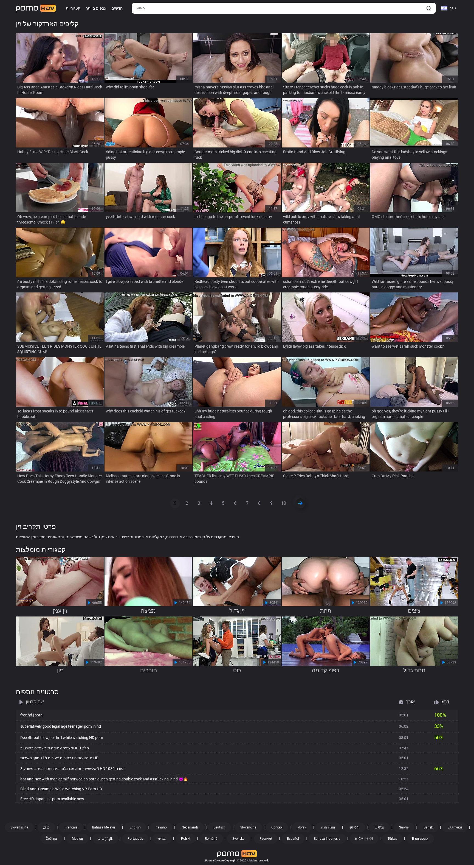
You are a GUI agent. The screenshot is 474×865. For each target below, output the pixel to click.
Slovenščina (19, 827)
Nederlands (190, 827)
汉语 (46, 827)
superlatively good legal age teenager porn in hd (60, 726)
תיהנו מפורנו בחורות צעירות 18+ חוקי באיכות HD (59, 758)
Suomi (404, 827)
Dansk (428, 827)
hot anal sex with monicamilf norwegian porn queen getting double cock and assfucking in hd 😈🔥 (104, 779)
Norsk (301, 827)
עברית (162, 839)
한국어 (355, 827)
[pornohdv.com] (36, 8)
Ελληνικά (455, 827)
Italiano (161, 827)
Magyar (77, 839)
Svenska (238, 839)
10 (283, 503)
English (135, 827)
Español (293, 839)
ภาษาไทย (328, 827)
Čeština (51, 839)
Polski (185, 839)
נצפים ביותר (96, 8)
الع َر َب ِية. (105, 839)
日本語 (379, 827)
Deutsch (219, 827)
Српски (277, 827)
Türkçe (392, 839)
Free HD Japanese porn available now (52, 799)
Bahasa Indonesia (327, 839)
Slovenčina (248, 827)
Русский (265, 839)
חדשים (117, 8)
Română (211, 839)
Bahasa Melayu (103, 827)
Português (135, 839)
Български (420, 839)
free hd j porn (31, 715)
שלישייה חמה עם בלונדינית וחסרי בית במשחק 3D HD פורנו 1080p (73, 768)
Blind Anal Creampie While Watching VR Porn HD (61, 789)
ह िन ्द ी (364, 839)
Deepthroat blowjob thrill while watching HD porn (61, 737)
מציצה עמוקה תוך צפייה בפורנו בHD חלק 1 (54, 748)
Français (70, 827)
